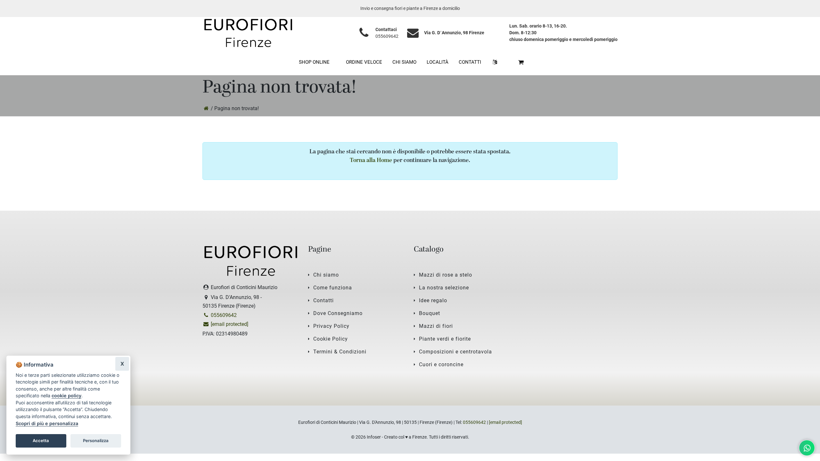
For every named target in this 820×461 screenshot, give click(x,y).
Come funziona (332, 288)
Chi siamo (326, 275)
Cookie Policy (330, 339)
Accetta (41, 440)
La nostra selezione (444, 288)
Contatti (323, 300)
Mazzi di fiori (436, 326)
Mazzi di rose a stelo (445, 275)
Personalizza (96, 440)
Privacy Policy (331, 326)
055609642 (386, 36)
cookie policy (66, 395)
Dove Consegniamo (338, 313)
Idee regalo (433, 300)
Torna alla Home (371, 160)
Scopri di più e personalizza (47, 423)
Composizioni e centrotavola (455, 352)
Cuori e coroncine (441, 364)
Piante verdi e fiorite (445, 339)
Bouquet (429, 313)
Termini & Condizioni (339, 352)
